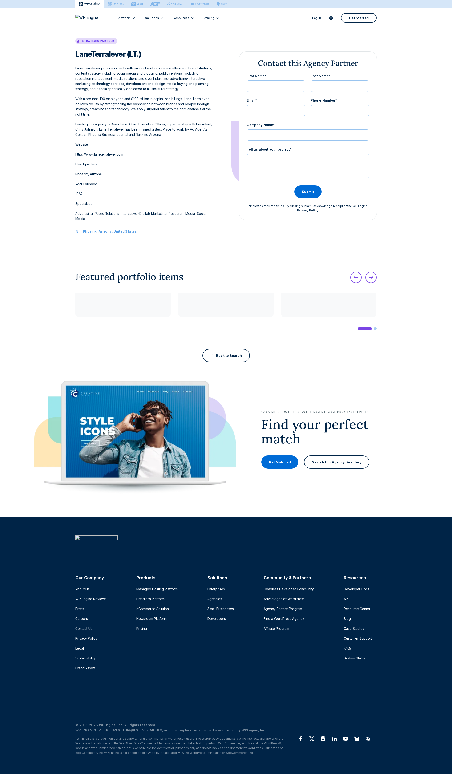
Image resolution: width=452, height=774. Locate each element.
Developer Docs (356, 589)
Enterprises (216, 589)
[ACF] (155, 4)
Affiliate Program (276, 628)
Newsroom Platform (151, 619)
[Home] (223, 547)
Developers (216, 619)
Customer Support (358, 638)
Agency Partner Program (283, 609)
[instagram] (323, 738)
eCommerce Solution (152, 609)
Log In (316, 18)
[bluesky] (357, 738)
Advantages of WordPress (284, 599)
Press (79, 609)
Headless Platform (150, 599)
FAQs (348, 648)
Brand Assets (85, 668)
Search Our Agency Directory (336, 462)
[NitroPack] (175, 4)
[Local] (137, 4)
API (346, 599)
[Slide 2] (375, 328)
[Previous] (356, 277)
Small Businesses (220, 609)
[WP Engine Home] (93, 18)
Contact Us (83, 628)
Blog (347, 619)
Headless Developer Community (289, 589)
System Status (354, 658)
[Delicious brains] (222, 4)
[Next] (371, 277)
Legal (79, 648)
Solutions (152, 18)
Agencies (214, 599)
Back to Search (229, 356)
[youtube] (345, 738)
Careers (81, 619)
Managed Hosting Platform (157, 589)
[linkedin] (334, 738)
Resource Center (357, 609)
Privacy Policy (307, 210)
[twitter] (311, 738)
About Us (82, 589)
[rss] (368, 738)
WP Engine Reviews (90, 599)
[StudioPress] (200, 4)
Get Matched (280, 462)
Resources (181, 18)
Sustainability (85, 658)
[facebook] (300, 738)
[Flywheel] (116, 4)
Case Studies (354, 628)
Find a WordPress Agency (284, 619)
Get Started (359, 18)
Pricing (209, 18)
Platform (124, 18)
